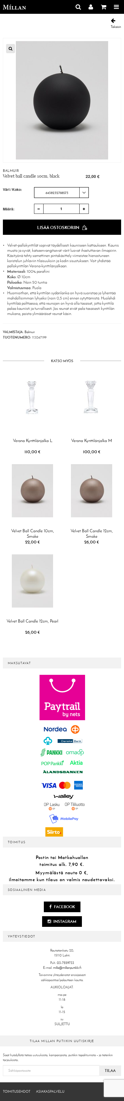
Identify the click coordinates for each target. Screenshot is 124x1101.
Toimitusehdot (16, 1092)
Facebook (64, 906)
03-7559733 (65, 963)
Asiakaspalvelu (50, 1092)
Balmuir (11, 171)
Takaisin (116, 27)
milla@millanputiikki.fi (67, 968)
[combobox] (61, 192)
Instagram (64, 921)
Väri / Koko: (12, 189)
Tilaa (110, 1070)
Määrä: (8, 209)
